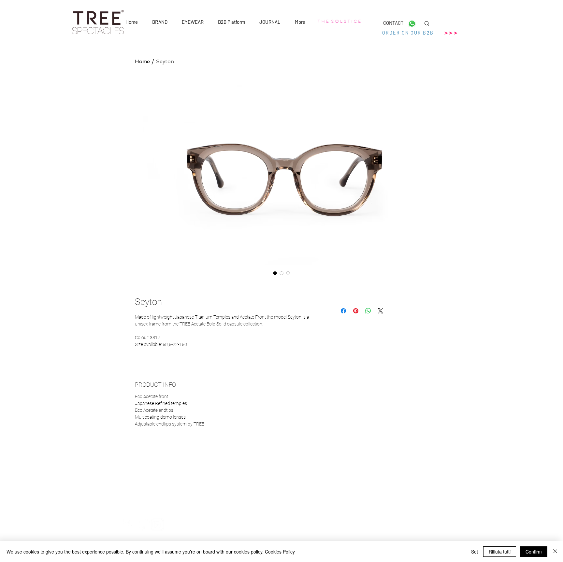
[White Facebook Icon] (130, 524)
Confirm (534, 551)
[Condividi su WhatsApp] (368, 311)
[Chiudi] (555, 551)
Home (142, 61)
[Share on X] (380, 311)
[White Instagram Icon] (157, 524)
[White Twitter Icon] (143, 524)
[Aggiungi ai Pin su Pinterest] (356, 311)
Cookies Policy (280, 551)
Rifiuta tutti (500, 551)
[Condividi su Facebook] (343, 311)
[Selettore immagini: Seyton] (275, 273)
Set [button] (474, 551)
